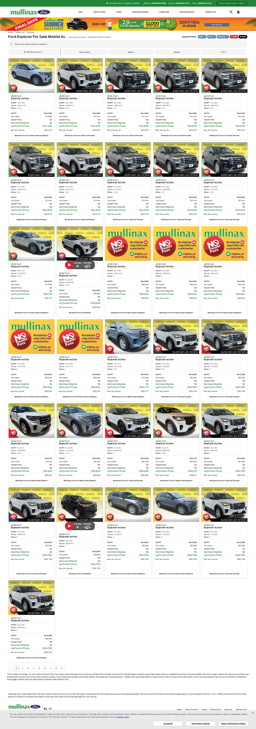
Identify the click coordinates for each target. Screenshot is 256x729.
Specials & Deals (140, 12)
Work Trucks (99, 12)
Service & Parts (187, 12)
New (81, 12)
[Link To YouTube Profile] (50, 709)
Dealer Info (210, 12)
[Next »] (62, 668)
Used (118, 12)
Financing (164, 12)
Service (228, 710)
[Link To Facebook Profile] (45, 709)
